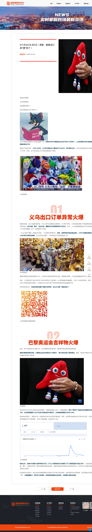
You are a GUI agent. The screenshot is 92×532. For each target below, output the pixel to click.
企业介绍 (49, 507)
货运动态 (61, 507)
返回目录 (57, 489)
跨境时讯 (23, 54)
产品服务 (58, 3)
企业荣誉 (49, 510)
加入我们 (49, 514)
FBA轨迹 (37, 514)
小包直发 (37, 509)
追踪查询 (67, 3)
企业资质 (49, 512)
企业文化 (49, 509)
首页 (51, 3)
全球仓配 (37, 512)
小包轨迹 (37, 516)
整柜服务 (37, 510)
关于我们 (77, 3)
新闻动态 (86, 3)
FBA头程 (37, 507)
